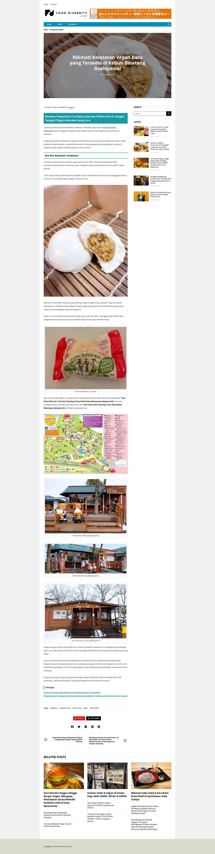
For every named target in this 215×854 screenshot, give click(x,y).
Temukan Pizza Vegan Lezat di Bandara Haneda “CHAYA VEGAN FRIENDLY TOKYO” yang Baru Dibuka (100, 817)
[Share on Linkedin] (99, 727)
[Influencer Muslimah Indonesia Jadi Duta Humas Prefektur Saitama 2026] (141, 196)
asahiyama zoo (65, 708)
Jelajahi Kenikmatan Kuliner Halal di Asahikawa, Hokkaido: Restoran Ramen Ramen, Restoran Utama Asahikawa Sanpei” (144, 810)
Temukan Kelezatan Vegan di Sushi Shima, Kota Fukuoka (57, 825)
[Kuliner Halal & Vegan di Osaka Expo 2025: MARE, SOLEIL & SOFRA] (107, 776)
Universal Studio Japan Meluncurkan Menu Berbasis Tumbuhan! (72, 692)
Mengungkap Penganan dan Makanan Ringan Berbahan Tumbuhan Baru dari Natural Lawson (85, 696)
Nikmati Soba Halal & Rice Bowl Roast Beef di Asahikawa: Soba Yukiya (149, 796)
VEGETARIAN (94, 708)
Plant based (77, 708)
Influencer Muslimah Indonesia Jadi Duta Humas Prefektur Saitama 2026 (160, 194)
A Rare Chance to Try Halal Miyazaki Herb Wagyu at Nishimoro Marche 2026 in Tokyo (159, 130)
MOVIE (60, 24)
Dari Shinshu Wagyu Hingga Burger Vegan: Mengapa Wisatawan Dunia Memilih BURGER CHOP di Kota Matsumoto (159, 163)
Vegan (85, 708)
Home (46, 30)
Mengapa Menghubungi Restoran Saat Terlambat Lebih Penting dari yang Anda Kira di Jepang (160, 179)
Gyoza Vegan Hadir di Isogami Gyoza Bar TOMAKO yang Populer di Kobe (100, 805)
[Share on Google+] (85, 727)
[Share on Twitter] (78, 727)
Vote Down (94, 718)
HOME (49, 24)
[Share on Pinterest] (92, 727)
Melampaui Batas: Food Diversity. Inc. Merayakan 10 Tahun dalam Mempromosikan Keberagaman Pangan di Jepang (104, 740)
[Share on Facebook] (72, 727)
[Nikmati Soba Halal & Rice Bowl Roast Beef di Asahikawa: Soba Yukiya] (151, 776)
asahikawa (53, 708)
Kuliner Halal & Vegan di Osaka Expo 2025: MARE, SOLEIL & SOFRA (107, 794)
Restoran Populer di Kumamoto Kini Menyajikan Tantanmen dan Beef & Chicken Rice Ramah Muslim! (159, 146)
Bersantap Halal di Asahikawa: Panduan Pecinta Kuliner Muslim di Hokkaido (57, 815)
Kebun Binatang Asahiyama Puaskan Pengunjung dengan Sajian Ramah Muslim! (67, 739)
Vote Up (80, 718)
